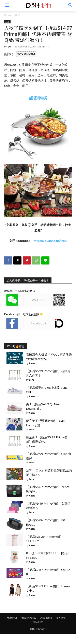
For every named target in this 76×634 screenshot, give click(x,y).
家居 (17, 15)
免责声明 (12, 617)
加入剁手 (38, 622)
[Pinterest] (27, 260)
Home (7, 15)
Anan (32, 363)
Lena (31, 379)
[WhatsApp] (36, 260)
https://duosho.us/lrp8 (50, 241)
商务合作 (61, 617)
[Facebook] (8, 260)
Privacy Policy (28, 617)
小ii (10, 46)
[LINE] (45, 260)
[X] (17, 260)
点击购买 (38, 98)
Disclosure (46, 617)
